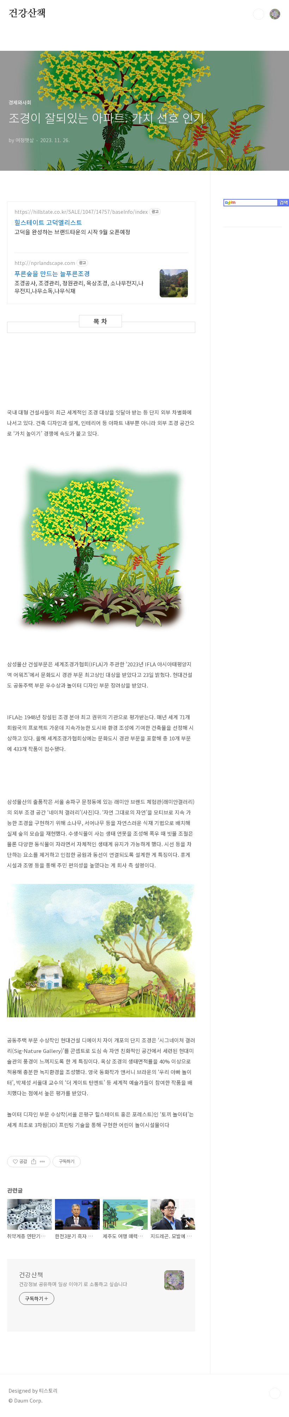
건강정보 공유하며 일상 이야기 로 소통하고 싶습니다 (73, 1284)
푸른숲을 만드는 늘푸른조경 (52, 273)
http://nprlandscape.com (44, 263)
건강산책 (27, 14)
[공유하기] (33, 1161)
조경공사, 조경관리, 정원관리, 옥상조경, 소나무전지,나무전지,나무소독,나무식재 (78, 287)
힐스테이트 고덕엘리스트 (48, 222)
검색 (258, 14)
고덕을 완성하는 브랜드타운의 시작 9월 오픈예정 (72, 232)
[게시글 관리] (42, 1161)
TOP (275, 1393)
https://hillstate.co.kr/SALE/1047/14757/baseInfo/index (81, 212)
